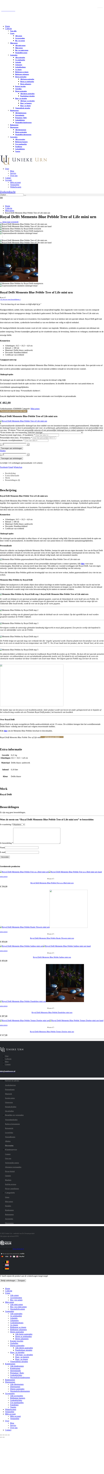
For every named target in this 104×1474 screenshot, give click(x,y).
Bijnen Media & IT (18, 1249)
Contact (8, 178)
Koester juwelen (20, 86)
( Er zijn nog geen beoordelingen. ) (10, 299)
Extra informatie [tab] (12, 475)
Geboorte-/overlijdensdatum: (12, 440)
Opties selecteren (52, 737)
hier (83, 564)
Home (7, 26)
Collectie (8, 29)
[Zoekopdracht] (25, 195)
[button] (7, 191)
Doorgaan (21, 1280)
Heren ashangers (25, 84)
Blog (12, 171)
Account (8, 180)
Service (13, 173)
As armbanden (20, 60)
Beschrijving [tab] (10, 473)
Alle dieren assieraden (27, 94)
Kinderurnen (14, 110)
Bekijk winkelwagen (8, 1280)
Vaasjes (17, 151)
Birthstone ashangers (22, 74)
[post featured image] (51, 872)
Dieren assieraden (21, 91)
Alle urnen (18, 36)
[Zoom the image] (47, 1050)
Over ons (14, 176)
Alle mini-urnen (20, 45)
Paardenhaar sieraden (27, 96)
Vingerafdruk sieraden (22, 108)
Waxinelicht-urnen (21, 53)
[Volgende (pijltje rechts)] (4, 1437)
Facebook (4, 467)
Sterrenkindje (19, 115)
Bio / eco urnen (20, 41)
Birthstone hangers (21, 142)
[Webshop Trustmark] (5, 1243)
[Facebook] (16, 1072)
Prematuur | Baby (21, 118)
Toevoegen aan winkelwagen (11, 448)
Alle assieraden (20, 57)
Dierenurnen (14, 127)
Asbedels (18, 62)
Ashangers (18, 65)
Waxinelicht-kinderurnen (23, 122)
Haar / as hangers (26, 103)
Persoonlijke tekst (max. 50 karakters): (16, 438)
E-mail (2, 852)
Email (10, 467)
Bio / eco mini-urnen (21, 50)
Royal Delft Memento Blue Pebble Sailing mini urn (52, 957)
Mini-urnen (14, 43)
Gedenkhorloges (20, 67)
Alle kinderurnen (20, 113)
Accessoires (14, 137)
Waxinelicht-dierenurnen (23, 134)
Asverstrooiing (20, 38)
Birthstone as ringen (21, 72)
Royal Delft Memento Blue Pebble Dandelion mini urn (52, 1012)
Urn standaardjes (21, 144)
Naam (2, 847)
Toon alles (13, 31)
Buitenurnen (14, 125)
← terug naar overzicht (9, 222)
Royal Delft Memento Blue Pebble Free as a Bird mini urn (52, 883)
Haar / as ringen (25, 106)
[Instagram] (17, 1072)
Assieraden (13, 55)
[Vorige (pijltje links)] (1, 1437)
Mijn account (15, 182)
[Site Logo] (23, 164)
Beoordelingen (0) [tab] (12, 480)
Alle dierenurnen (20, 130)
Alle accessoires (20, 139)
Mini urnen (9, 1302)
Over (7, 169)
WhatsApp (18, 467)
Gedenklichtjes (20, 120)
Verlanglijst (14, 185)
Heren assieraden (20, 77)
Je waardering (6, 824)
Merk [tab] (7, 478)
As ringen (18, 69)
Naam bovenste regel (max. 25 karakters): (17, 435)
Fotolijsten (18, 147)
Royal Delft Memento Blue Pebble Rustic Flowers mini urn (52, 938)
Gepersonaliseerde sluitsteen (51, 429)
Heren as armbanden (27, 82)
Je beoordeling (6, 843)
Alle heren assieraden (27, 79)
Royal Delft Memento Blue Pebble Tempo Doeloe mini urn (52, 1032)
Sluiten (3, 451)
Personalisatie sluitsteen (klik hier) (13, 411)
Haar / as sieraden (21, 98)
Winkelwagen (15, 187)
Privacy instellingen (12, 1188)
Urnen (12, 33)
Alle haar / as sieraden (27, 101)
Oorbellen (18, 89)
